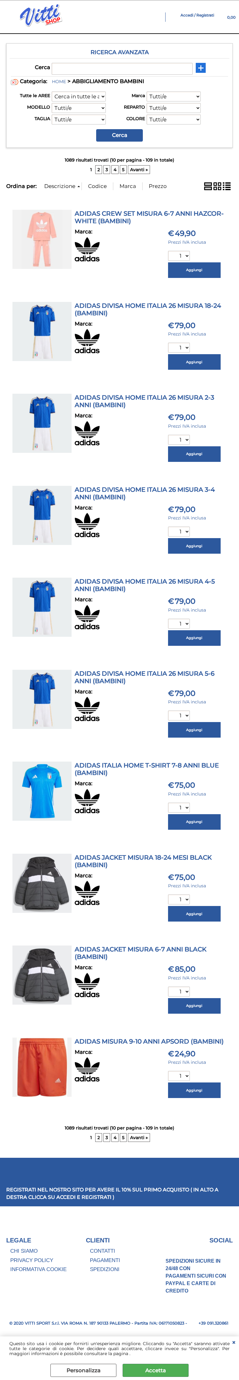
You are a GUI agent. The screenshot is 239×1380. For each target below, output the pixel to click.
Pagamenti (105, 1260)
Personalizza (84, 1370)
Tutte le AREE (35, 95)
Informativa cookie (38, 1269)
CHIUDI (234, 1343)
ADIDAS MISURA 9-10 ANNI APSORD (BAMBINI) (149, 1041)
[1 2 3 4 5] (179, 440)
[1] (179, 256)
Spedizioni (105, 1269)
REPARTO (134, 107)
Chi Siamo (24, 1251)
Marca (138, 95)
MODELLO (38, 107)
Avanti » (139, 169)
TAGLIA (42, 118)
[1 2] (179, 348)
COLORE (135, 118)
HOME (59, 81)
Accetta (155, 1370)
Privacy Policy (31, 1260)
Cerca (42, 67)
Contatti (102, 1251)
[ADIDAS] (87, 259)
